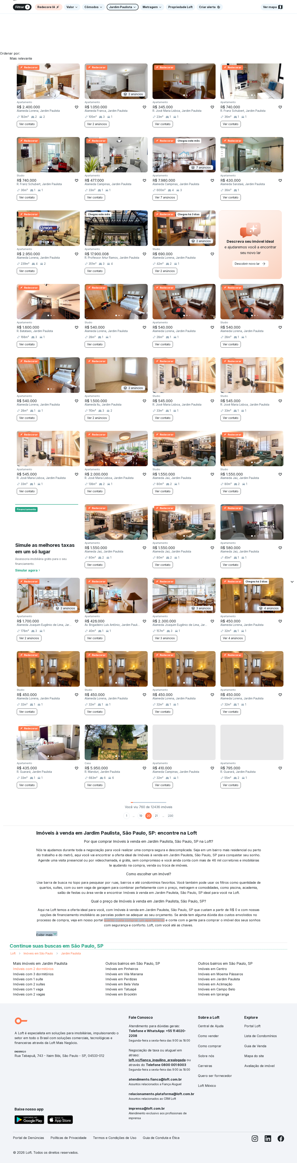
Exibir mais (44, 934)
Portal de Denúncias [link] (28, 1138)
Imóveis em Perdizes (121, 979)
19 (140, 815)
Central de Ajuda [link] (210, 1026)
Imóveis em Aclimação (215, 984)
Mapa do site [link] (254, 1056)
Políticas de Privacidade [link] (68, 1138)
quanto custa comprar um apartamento (134, 920)
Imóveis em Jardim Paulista (219, 979)
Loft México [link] (207, 1086)
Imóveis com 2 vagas (29, 994)
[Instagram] (255, 1139)
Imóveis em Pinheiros (121, 969)
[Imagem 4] (56, 95)
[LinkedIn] (268, 1139)
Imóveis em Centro (212, 969)
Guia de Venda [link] (255, 1046)
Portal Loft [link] (252, 1026)
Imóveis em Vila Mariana (124, 974)
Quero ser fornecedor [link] (215, 1076)
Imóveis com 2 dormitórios (33, 969)
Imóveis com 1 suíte (28, 979)
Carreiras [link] (205, 1066)
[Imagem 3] (189, 95)
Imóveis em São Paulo (38, 953)
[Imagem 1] (48, 95)
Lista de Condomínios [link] (260, 1036)
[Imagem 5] (59, 95)
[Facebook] (281, 1139)
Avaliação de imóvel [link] (259, 1066)
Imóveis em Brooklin (121, 994)
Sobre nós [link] (206, 1056)
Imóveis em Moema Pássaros (220, 974)
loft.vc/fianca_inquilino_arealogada (157, 1060)
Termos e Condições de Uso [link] (114, 1138)
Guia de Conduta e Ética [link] (161, 1138)
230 (170, 815)
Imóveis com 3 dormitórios (33, 974)
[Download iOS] (60, 1120)
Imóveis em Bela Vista (122, 984)
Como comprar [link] (209, 1046)
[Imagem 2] (51, 95)
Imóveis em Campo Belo (216, 989)
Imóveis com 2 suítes (29, 984)
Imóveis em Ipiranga (213, 994)
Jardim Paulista (71, 953)
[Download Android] (29, 1120)
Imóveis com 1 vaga (28, 989)
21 (156, 815)
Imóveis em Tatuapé (120, 989)
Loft (13, 953)
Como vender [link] (208, 1036)
